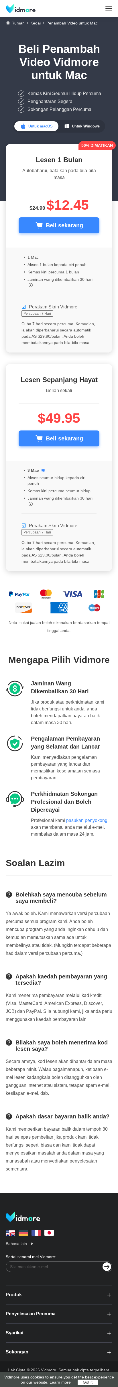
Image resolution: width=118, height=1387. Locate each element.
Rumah (18, 23)
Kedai (35, 23)
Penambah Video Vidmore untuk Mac (59, 62)
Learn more (60, 1382)
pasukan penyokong (86, 820)
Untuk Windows (86, 126)
